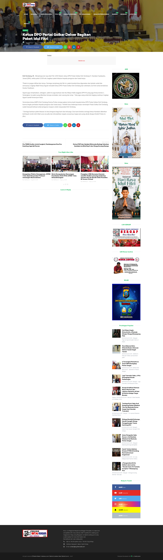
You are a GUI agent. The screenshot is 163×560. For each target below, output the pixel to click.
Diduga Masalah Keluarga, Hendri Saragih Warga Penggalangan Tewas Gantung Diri (131, 422)
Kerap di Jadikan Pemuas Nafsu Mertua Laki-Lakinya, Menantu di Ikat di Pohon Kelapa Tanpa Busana (130, 391)
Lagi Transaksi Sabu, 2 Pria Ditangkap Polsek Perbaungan (131, 377)
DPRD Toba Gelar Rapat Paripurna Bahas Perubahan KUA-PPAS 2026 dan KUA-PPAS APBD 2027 (93, 176)
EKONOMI (123, 14)
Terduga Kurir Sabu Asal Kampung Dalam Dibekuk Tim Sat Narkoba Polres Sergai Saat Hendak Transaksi (131, 407)
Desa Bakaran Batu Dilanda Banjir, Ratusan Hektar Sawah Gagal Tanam (130, 349)
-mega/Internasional (101, 14)
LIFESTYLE (133, 14)
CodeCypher (137, 556)
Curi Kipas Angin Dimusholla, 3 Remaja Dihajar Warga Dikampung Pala (131, 333)
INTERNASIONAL (84, 14)
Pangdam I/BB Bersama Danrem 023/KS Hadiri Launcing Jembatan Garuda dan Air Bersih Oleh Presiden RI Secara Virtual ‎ (65, 176)
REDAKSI (27, 23)
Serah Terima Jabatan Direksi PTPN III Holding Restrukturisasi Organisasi (130, 452)
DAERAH (115, 14)
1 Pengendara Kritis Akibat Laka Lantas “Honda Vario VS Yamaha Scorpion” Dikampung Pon (131, 467)
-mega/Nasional (46, 14)
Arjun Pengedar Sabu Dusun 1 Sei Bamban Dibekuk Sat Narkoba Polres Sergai (129, 438)
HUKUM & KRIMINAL (70, 14)
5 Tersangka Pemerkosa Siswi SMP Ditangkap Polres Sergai (130, 363)
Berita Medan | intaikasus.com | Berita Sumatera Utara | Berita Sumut (51, 556)
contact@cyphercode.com (77, 546)
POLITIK (58, 14)
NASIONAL (34, 14)
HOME (26, 14)
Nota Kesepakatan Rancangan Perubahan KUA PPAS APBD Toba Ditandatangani (35, 176)
